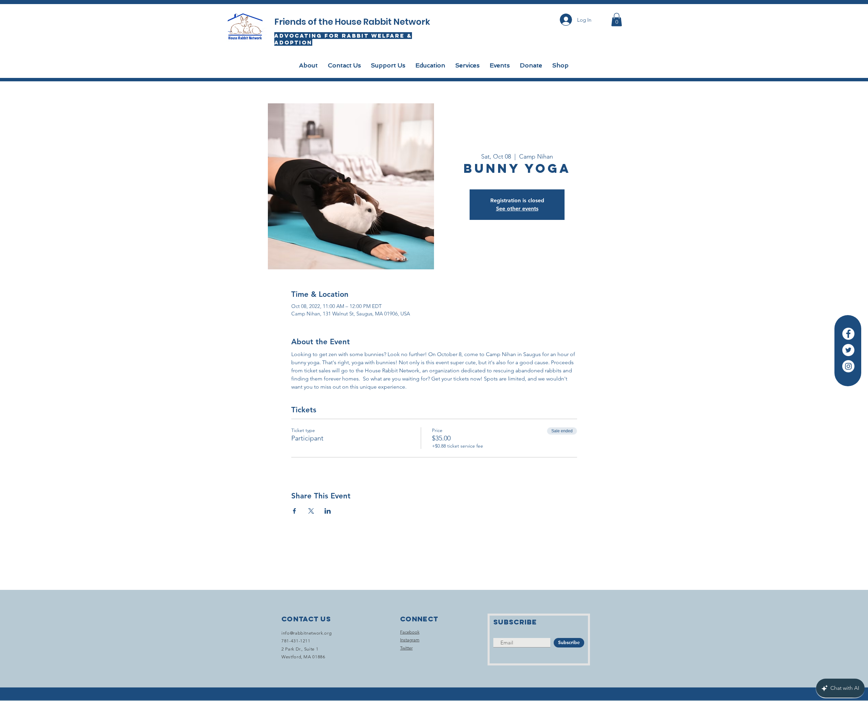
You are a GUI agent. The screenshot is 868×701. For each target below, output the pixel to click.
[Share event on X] (311, 511)
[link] (616, 19)
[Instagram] (848, 366)
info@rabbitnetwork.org (306, 633)
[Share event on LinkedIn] (327, 511)
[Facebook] (848, 334)
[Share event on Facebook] (294, 511)
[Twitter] (848, 350)
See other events (517, 208)
